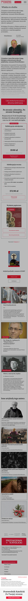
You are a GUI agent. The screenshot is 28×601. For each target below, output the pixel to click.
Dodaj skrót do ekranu (14, 597)
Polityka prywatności (22, 576)
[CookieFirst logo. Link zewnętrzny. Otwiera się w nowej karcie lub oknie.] (3, 578)
